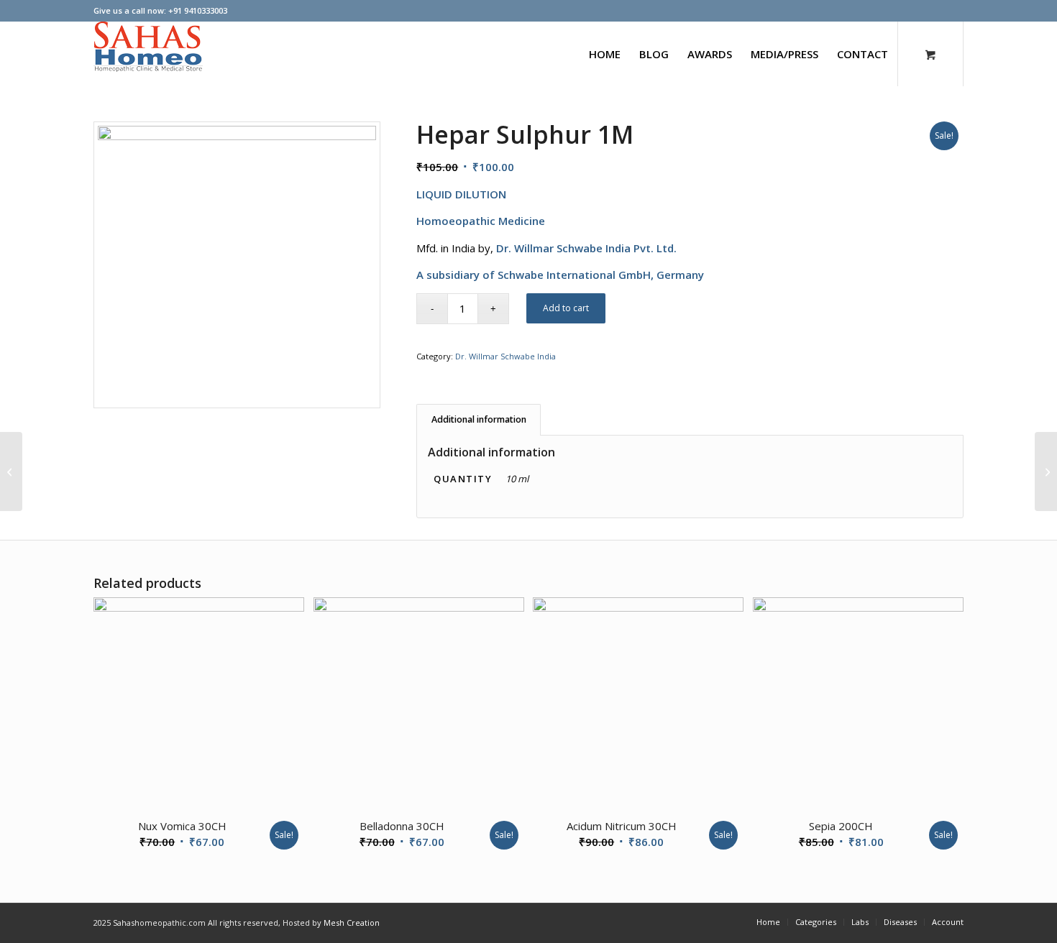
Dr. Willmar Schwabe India (505, 356)
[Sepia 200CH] (1046, 471)
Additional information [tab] (478, 419)
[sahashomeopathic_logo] (148, 54)
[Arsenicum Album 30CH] (11, 471)
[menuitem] (605, 54)
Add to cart (566, 308)
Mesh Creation (352, 922)
